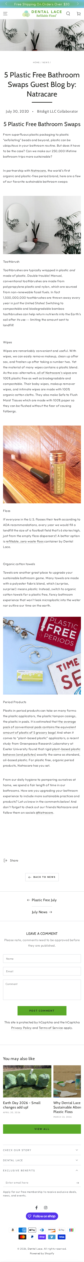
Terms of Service (51, 1028)
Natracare (38, 170)
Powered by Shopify (42, 1253)
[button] (68, 13)
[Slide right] (77, 4)
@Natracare (44, 812)
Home (36, 62)
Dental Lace (35, 1248)
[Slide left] (6, 4)
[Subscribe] (78, 1182)
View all (42, 1128)
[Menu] (5, 13)
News (45, 62)
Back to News (44, 877)
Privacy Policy (21, 1028)
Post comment (42, 1010)
